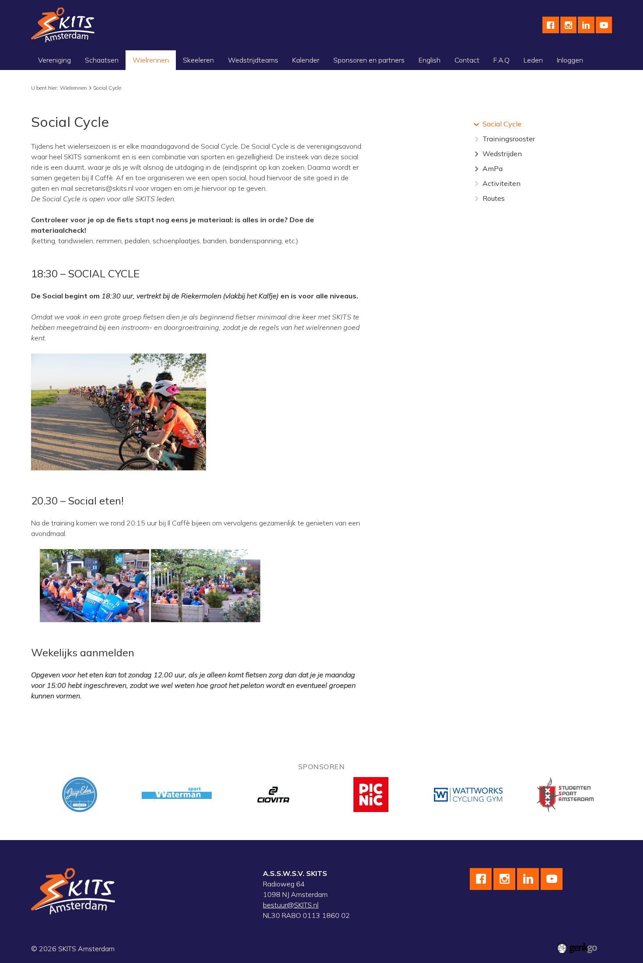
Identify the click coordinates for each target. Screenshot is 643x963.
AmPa (492, 168)
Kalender (305, 60)
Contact (466, 60)
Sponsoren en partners (369, 60)
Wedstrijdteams (253, 60)
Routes (493, 198)
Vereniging (54, 60)
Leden (533, 60)
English (429, 60)
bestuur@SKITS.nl (290, 904)
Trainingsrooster (508, 139)
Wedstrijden (502, 154)
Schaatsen (102, 60)
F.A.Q (501, 60)
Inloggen (570, 60)
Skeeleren (198, 60)
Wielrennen (151, 60)
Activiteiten (501, 183)
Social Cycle (107, 87)
